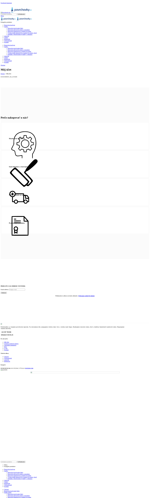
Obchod (3, 65)
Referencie (7, 361)
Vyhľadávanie (21, 14)
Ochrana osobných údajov (11, 343)
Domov (3, 74)
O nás (5, 348)
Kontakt (6, 350)
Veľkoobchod (8, 358)
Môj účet (6, 342)
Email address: (5, 289)
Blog (5, 347)
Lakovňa (6, 360)
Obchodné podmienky (10, 345)
